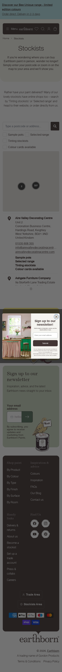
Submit (45, 343)
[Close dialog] (56, 316)
